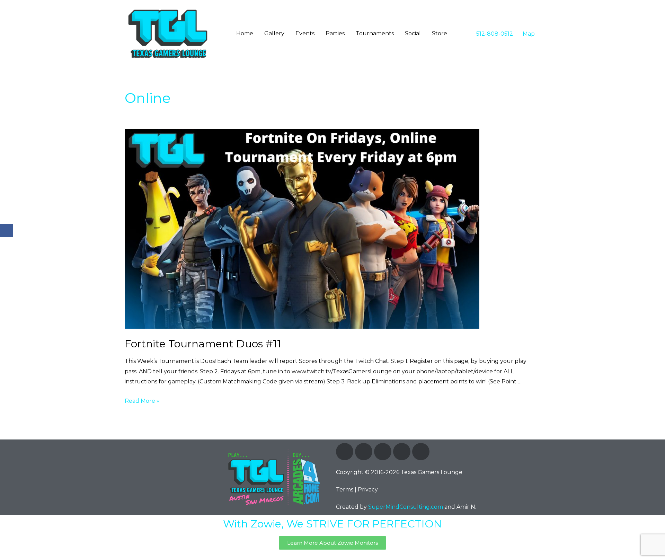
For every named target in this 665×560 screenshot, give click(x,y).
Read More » (142, 401)
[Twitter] (363, 451)
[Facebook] (344, 451)
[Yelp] (420, 451)
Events (304, 33)
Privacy (368, 489)
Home (244, 33)
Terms (344, 489)
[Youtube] (401, 451)
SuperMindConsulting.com (405, 507)
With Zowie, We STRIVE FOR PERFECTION (332, 523)
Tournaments (375, 33)
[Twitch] (382, 451)
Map (528, 33)
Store (439, 33)
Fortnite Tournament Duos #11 (203, 343)
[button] (332, 543)
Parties (335, 33)
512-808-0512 (494, 33)
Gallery (274, 33)
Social (413, 33)
